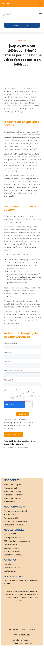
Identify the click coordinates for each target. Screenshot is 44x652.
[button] (40, 3)
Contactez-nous (13, 434)
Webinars (22, 41)
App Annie (11, 160)
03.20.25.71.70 (22, 600)
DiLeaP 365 (22, 314)
